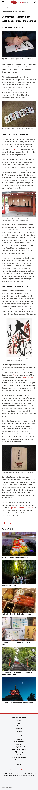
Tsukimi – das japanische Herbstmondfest (17, 703)
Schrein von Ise (27, 377)
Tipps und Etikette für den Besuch (21, 507)
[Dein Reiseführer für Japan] (19, 2)
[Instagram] (9, 769)
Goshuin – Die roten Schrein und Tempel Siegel (17, 643)
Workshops (15, 149)
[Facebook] (4, 523)
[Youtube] (20, 769)
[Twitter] (10, 523)
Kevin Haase (8, 27)
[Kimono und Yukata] (19, 572)
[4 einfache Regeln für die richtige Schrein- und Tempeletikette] (19, 659)
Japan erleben (9, 7)
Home (3, 7)
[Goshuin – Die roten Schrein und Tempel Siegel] (19, 629)
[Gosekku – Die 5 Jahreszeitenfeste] (19, 544)
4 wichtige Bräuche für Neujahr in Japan (17, 614)
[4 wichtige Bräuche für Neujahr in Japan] (19, 600)
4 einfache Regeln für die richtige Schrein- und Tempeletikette (18, 673)
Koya (14, 375)
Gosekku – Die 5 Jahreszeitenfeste (15, 557)
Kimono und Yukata (9, 586)
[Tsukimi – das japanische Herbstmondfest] (19, 689)
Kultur (16, 7)
